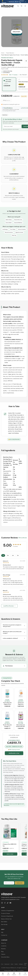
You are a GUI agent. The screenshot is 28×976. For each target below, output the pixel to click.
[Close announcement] (25, 1)
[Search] (18, 5)
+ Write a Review (22, 537)
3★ (18, 555)
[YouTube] (10, 903)
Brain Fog (14, 235)
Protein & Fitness (5, 913)
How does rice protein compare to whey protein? (12, 625)
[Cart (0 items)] (21, 5)
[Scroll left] (1, 840)
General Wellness (18, 222)
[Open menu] (25, 5)
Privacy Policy (7, 970)
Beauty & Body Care (6, 919)
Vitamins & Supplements (7, 910)
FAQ (2, 932)
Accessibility (20, 970)
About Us (3, 943)
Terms (14, 970)
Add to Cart (10, 854)
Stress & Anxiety (22, 229)
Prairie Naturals (10, 53)
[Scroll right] (26, 840)
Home (2, 53)
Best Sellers (4, 921)
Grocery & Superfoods (7, 916)
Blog (2, 951)
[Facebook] (5, 903)
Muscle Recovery (18, 219)
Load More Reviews (8, 606)
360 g (6, 100)
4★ (13, 555)
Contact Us (22, 1)
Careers (3, 954)
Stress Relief (9, 222)
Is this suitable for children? (10, 638)
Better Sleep (9, 219)
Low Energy (5, 229)
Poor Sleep (12, 229)
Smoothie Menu (5, 957)
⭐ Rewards (4, 1)
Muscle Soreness (9, 232)
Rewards (3, 948)
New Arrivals (4, 924)
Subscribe (19, 883)
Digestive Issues (19, 232)
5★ (8, 555)
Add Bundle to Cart (14, 753)
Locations (3, 946)
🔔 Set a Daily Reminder (14, 439)
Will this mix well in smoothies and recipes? (12, 632)
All (3, 555)
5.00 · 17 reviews (13, 74)
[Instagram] (2, 903)
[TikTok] (7, 903)
